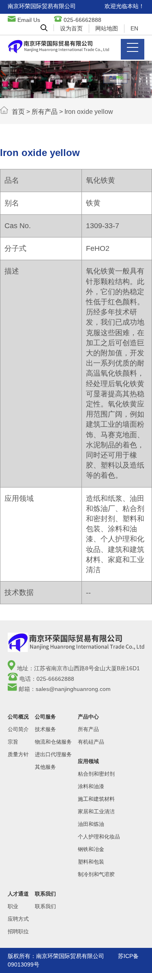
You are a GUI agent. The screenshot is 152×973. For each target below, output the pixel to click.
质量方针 (18, 754)
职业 (13, 906)
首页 (18, 111)
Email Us (28, 20)
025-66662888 (82, 20)
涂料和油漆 (91, 786)
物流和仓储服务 (53, 742)
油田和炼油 (91, 824)
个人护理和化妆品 (99, 837)
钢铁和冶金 (91, 849)
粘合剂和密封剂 (96, 774)
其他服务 (45, 767)
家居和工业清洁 (96, 811)
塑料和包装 (91, 862)
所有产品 (45, 111)
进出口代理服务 (53, 754)
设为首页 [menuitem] (71, 28)
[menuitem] (44, 27)
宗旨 (13, 742)
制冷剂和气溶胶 (96, 874)
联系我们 (45, 906)
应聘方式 (18, 919)
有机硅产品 (91, 742)
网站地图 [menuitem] (106, 28)
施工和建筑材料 (96, 799)
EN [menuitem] (134, 28)
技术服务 (45, 729)
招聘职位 (18, 931)
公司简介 (18, 729)
